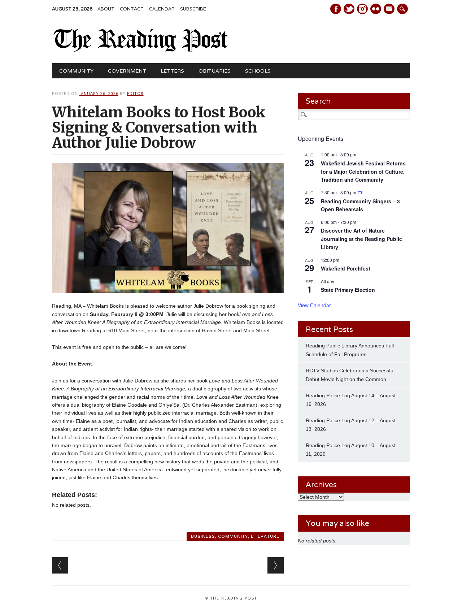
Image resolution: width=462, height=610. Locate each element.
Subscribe (193, 9)
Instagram (362, 9)
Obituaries (215, 71)
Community (76, 71)
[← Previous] (60, 565)
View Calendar (314, 305)
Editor (135, 93)
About (105, 9)
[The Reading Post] (141, 50)
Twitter (349, 9)
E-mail (390, 9)
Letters (172, 71)
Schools (258, 71)
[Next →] (275, 565)
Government (127, 71)
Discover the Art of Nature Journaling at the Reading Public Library (361, 238)
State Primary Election (348, 289)
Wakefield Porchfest (345, 268)
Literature (265, 536)
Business (203, 536)
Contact (132, 9)
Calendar (162, 9)
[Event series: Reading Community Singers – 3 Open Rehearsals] (360, 192)
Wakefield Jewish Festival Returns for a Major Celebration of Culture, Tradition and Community (363, 171)
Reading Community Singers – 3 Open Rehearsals (360, 205)
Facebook (335, 9)
